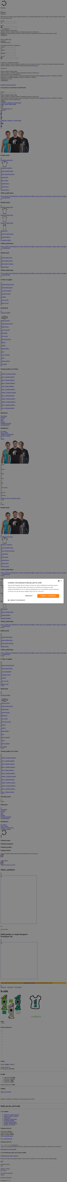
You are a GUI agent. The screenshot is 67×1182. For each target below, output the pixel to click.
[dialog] (33, 591)
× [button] (61, 580)
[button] (16, 600)
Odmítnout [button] (29, 596)
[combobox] (59, 581)
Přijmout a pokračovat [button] (48, 596)
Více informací (40, 591)
